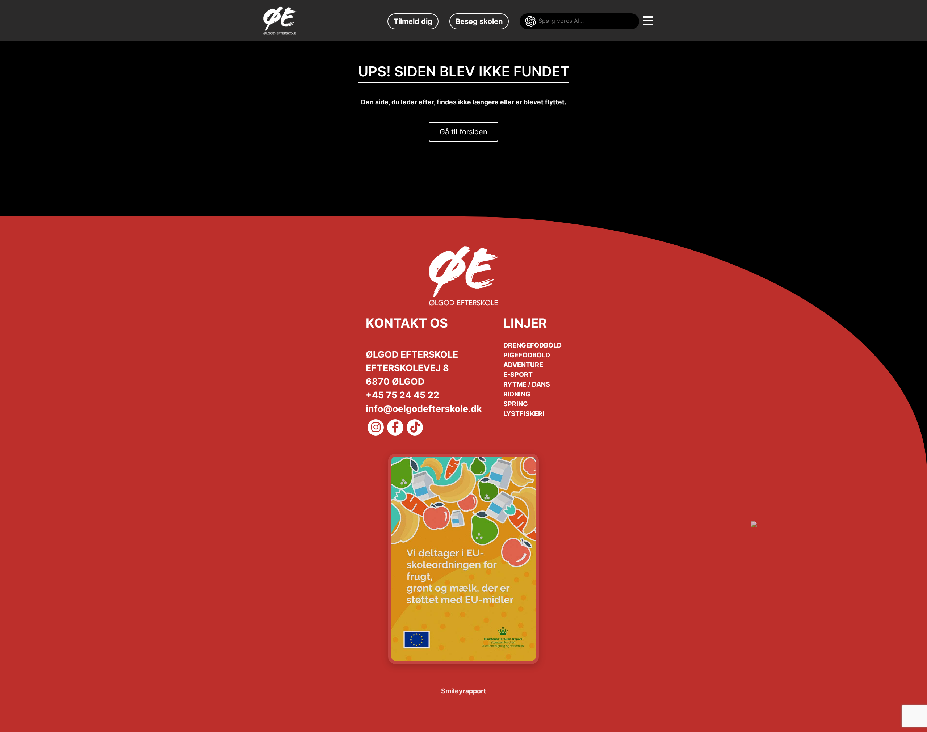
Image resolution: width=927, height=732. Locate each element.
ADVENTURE (523, 365)
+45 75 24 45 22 (402, 395)
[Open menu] (644, 17)
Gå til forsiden (463, 131)
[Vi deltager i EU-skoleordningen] (463, 559)
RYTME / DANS (526, 384)
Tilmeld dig (413, 21)
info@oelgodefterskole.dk (424, 408)
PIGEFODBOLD (526, 355)
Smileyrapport (463, 691)
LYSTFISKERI (523, 413)
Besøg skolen (479, 21)
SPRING (515, 404)
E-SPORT (518, 374)
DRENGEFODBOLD (532, 345)
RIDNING (516, 394)
